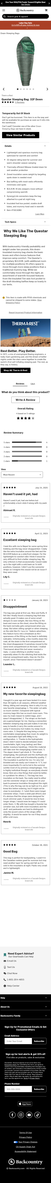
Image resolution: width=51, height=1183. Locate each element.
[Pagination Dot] (23, 28)
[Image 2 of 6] (20, 89)
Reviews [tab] (20, 383)
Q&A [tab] (33, 383)
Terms (26, 1078)
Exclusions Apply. (11, 1064)
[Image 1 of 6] (17, 89)
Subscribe (39, 1041)
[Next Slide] (49, 3)
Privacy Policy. (35, 1078)
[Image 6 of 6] (33, 89)
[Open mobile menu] (3, 10)
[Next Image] (47, 89)
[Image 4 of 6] (27, 89)
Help (3, 997)
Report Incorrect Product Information (25, 312)
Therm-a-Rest (7, 95)
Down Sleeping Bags (10, 33)
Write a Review (25, 399)
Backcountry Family (10, 1015)
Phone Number (12, 1083)
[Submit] (4, 16)
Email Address (12, 1035)
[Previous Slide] (2, 3)
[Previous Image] (4, 89)
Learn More (39, 214)
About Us (5, 1006)
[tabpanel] (25, 643)
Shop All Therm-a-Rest (15, 370)
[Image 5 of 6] (30, 89)
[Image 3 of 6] (24, 89)
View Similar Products (20, 135)
